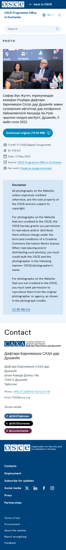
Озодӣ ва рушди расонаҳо (36, 168)
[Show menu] (59, 15)
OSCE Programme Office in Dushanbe (20, 15)
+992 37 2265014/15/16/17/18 (31, 391)
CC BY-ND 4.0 (21, 309)
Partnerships (13, 503)
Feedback (10, 543)
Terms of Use (12, 518)
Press (8, 495)
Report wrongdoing (15, 536)
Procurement (12, 524)
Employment (12, 473)
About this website (15, 530)
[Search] (57, 29)
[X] (27, 488)
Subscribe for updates (19, 481)
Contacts (10, 466)
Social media (12, 488)
